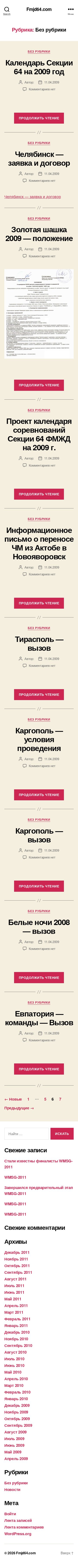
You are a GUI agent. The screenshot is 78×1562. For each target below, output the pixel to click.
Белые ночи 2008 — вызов (39, 926)
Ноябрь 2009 (16, 1412)
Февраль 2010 (17, 1392)
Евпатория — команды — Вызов (39, 1018)
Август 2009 (15, 1432)
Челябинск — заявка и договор (39, 158)
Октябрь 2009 (17, 1418)
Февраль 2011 (17, 1319)
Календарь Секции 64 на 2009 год (39, 67)
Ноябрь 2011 (16, 1259)
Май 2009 (12, 1452)
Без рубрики (39, 51)
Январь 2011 (16, 1325)
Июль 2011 (14, 1285)
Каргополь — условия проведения (39, 739)
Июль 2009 (14, 1438)
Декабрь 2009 (17, 1405)
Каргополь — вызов (39, 835)
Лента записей (18, 1520)
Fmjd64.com (39, 9)
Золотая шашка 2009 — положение (39, 233)
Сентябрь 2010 (18, 1345)
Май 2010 (12, 1372)
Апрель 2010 (16, 1379)
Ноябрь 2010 (16, 1339)
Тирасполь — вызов (39, 643)
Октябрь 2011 (17, 1265)
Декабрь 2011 (17, 1252)
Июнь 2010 (14, 1365)
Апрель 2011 (16, 1305)
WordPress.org (17, 1533)
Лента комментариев (24, 1527)
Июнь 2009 (14, 1445)
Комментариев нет (42, 89)
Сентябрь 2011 (18, 1272)
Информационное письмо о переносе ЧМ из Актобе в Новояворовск (39, 543)
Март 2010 (13, 1385)
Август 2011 (15, 1279)
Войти (10, 1514)
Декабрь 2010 (17, 1332)
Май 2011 (12, 1299)
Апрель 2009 (16, 1458)
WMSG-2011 (15, 1177)
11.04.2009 (51, 82)
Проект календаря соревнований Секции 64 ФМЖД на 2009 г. (39, 434)
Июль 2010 (14, 1359)
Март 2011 (13, 1312)
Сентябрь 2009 (18, 1425)
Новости (12, 1489)
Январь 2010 (16, 1398)
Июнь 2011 (14, 1292)
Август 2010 (15, 1352)
